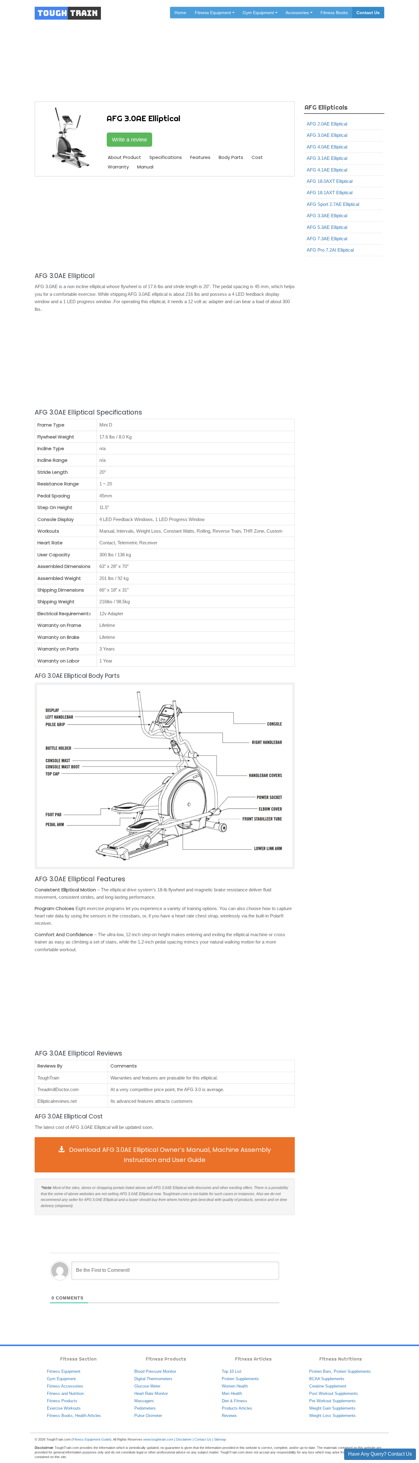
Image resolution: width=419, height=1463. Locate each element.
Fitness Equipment (63, 1371)
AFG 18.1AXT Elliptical (329, 192)
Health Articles (88, 1415)
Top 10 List (231, 1371)
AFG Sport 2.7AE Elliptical (333, 204)
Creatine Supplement (327, 1386)
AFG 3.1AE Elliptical (327, 158)
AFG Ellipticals (234, 53)
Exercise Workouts (64, 1408)
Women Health (235, 1386)
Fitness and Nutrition (65, 1393)
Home (180, 12)
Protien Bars (320, 1371)
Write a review (129, 140)
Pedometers (145, 1408)
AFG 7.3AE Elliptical (327, 238)
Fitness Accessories (65, 1386)
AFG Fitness (202, 53)
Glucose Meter (147, 1386)
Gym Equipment (61, 1378)
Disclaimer (184, 1439)
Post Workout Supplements (333, 1393)
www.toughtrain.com (158, 1439)
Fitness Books (334, 12)
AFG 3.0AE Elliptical (327, 135)
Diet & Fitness (234, 1401)
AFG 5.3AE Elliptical (327, 227)
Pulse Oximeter (148, 1415)
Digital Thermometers (153, 1378)
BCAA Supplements (326, 1378)
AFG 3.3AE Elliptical (327, 215)
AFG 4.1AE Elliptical (327, 169)
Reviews (229, 1415)
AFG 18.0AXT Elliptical (329, 181)
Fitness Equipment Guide (91, 1439)
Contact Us (368, 12)
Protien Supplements (352, 1371)
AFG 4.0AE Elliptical (327, 146)
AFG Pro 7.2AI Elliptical (330, 250)
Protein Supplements (240, 1378)
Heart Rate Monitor (151, 1393)
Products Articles (237, 1408)
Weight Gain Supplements (332, 1408)
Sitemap (220, 1439)
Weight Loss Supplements (332, 1415)
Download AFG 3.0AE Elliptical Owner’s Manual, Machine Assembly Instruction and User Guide (169, 1154)
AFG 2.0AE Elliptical (327, 123)
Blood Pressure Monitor (155, 1371)
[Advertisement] (165, 223)
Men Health (232, 1393)
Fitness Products (62, 1401)
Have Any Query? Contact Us (380, 1454)
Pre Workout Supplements (332, 1401)
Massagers (144, 1401)
